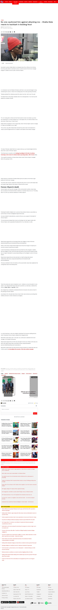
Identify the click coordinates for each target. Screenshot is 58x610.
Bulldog (6, 373)
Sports (25, 1)
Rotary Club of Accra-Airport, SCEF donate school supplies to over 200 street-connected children (19, 485)
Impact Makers (51, 591)
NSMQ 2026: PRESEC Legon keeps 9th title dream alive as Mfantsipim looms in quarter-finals (19, 513)
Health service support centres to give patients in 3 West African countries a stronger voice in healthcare (18, 470)
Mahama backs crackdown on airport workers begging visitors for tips (17, 552)
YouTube (38, 587)
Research (35, 1)
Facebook (39, 589)
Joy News (27, 587)
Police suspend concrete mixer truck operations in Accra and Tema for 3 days (19, 517)
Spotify (49, 603)
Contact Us (4, 593)
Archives (50, 596)
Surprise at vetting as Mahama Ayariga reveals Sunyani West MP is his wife (18, 519)
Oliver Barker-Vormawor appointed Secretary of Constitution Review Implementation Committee (16, 539)
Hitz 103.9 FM (16, 591)
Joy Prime (27, 591)
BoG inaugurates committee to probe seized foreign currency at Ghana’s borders (17, 492)
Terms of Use (5, 595)
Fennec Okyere (28, 373)
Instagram (39, 594)
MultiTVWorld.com (29, 594)
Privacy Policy (5, 597)
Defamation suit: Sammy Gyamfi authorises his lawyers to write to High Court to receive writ (19, 527)
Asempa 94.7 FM (17, 594)
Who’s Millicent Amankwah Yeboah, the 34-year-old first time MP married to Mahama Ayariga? (18, 509)
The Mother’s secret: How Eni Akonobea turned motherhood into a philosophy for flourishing (17, 477)
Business (21, 1)
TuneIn (34, 603)
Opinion (30, 1)
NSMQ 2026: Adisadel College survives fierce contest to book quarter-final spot (19, 542)
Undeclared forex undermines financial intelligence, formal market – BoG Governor (18, 502)
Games (49, 587)
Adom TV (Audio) (28, 596)
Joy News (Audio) (29, 598)
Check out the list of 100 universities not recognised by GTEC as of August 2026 (18, 559)
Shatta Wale (3, 375)
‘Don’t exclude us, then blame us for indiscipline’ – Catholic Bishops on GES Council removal (18, 548)
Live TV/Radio (41, 2)
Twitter (38, 591)
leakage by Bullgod (20, 153)
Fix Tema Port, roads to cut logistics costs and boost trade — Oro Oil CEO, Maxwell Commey (18, 498)
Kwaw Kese (35, 373)
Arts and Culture (15, 2)
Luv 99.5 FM (16, 596)
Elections (50, 1)
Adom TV (27, 589)
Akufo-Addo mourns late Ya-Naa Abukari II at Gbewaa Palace (13, 474)
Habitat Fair (50, 589)
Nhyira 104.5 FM (16, 598)
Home (6, 1)
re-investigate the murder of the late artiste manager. (21, 349)
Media (45, 1)
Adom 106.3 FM (16, 589)
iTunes (42, 603)
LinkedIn (38, 596)
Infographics (39, 598)
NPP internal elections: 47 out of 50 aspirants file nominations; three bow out (17, 495)
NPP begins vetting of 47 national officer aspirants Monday (13, 489)
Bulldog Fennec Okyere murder (14, 373)
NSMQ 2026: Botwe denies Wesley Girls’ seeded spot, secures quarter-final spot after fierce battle (19, 555)
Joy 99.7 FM (16, 587)
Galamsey (50, 594)
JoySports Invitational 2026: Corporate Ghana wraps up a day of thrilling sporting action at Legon (19, 481)
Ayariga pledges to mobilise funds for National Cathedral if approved (17, 545)
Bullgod (23, 373)
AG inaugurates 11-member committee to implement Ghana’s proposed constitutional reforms (17, 523)
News (10, 1)
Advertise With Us (6, 591)
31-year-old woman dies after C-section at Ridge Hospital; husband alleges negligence (18, 531)
